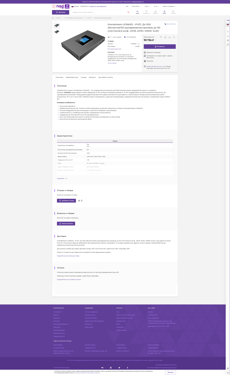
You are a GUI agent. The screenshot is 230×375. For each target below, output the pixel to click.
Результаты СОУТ (59, 333)
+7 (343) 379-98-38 (58, 348)
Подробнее (60, 178)
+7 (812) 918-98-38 (153, 348)
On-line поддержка (91, 312)
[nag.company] (102, 368)
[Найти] (128, 12)
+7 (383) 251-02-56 (121, 348)
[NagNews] (119, 368)
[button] (115, 2)
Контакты (56, 321)
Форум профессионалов (124, 318)
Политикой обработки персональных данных (87, 373)
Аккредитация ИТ (59, 336)
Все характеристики (114, 49)
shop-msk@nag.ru (102, 6)
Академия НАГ (121, 321)
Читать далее (112, 63)
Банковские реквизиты (60, 324)
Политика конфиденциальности (166, 365)
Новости (56, 315)
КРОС (118, 324)
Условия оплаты (90, 315)
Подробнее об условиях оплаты (69, 280)
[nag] (127, 368)
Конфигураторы (121, 330)
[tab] (59, 77)
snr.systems (120, 327)
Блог (127, 6)
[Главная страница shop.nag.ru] (60, 6)
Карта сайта (89, 327)
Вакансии (56, 318)
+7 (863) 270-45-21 (90, 348)
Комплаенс (88, 324)
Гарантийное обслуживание (94, 321)
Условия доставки (91, 318)
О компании (57, 312)
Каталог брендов (59, 330)
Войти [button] (164, 13)
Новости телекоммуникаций (125, 315)
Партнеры (56, 327)
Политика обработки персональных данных (162, 368)
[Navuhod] (111, 368)
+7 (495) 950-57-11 (84, 6)
